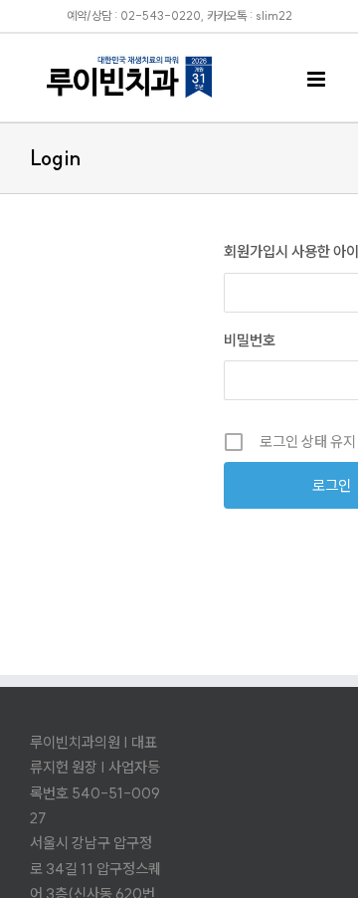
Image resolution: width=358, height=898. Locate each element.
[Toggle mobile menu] (317, 79)
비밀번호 (249, 340)
